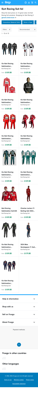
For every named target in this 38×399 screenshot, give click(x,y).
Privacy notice (30, 380)
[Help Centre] (25, 2)
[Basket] (32, 2)
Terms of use (8, 380)
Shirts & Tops (28, 22)
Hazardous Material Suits (11, 22)
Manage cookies (19, 380)
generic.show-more (8, 17)
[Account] (29, 2)
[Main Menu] (2, 2)
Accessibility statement (19, 384)
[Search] (35, 2)
